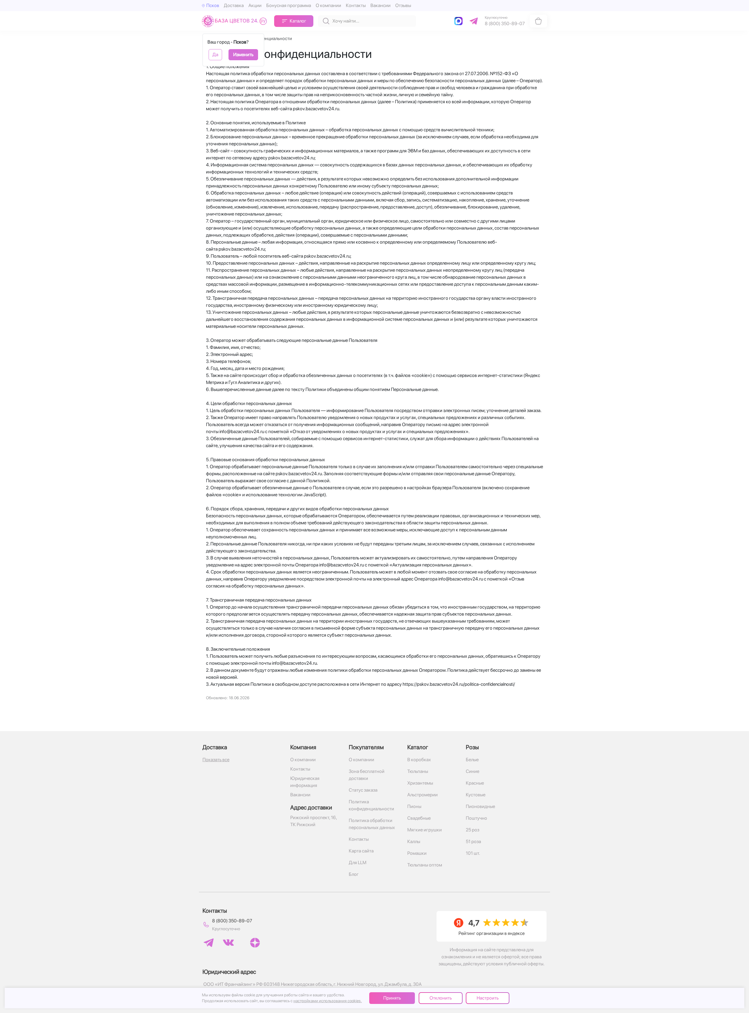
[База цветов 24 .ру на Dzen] (255, 943)
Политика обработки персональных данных (372, 824)
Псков (212, 5)
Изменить (243, 54)
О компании (328, 5)
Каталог (298, 21)
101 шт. (473, 853)
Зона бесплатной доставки (366, 775)
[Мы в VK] (228, 942)
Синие (472, 771)
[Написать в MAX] (459, 21)
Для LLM (357, 862)
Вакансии (380, 5)
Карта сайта (361, 851)
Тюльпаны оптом (424, 865)
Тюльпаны (417, 771)
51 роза (473, 841)
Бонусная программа (288, 5)
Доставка (234, 5)
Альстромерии (422, 794)
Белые (472, 759)
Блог (354, 874)
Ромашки (417, 853)
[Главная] (235, 21)
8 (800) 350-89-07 (232, 921)
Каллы (413, 841)
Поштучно (476, 818)
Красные (475, 783)
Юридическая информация (304, 782)
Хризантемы (420, 783)
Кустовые (475, 794)
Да (215, 54)
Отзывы (403, 5)
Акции (255, 5)
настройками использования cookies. (327, 1000)
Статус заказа (363, 790)
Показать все (215, 759)
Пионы (414, 806)
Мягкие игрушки (424, 830)
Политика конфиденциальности (371, 805)
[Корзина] (538, 21)
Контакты (356, 5)
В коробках (419, 759)
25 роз (472, 830)
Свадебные (419, 818)
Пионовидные (480, 806)
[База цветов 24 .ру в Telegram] (208, 942)
